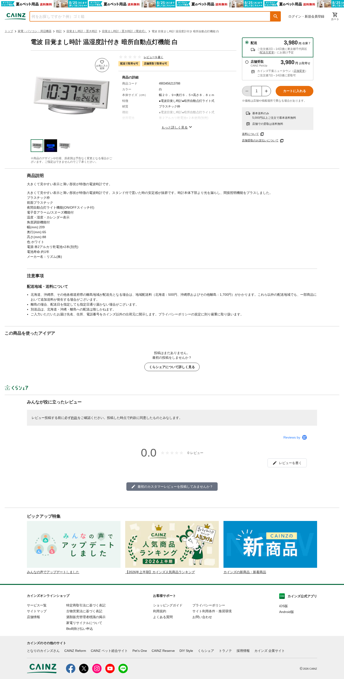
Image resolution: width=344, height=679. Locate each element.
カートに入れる (294, 91)
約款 (74, 418)
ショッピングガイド (168, 605)
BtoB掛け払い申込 (79, 629)
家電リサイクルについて (84, 623)
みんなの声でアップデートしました (53, 572)
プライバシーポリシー (208, 605)
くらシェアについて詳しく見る (172, 367)
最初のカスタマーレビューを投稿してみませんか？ (175, 486)
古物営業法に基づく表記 (84, 611)
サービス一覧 (37, 605)
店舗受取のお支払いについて (260, 140)
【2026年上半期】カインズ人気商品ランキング (160, 572)
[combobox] (146, 16)
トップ (9, 31)
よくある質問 (163, 617)
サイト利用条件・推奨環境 (212, 611)
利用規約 (159, 611)
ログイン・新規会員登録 (306, 16)
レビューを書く (153, 57)
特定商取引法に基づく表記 (86, 605)
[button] (276, 16)
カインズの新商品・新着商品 (244, 572)
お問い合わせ (202, 617)
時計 (59, 31)
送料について (250, 134)
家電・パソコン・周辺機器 (34, 31)
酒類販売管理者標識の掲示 (86, 617)
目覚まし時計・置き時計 (81, 31)
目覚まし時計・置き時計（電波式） (124, 31)
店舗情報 (33, 617)
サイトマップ (37, 611)
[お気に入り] (102, 65)
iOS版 (283, 606)
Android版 (286, 612)
